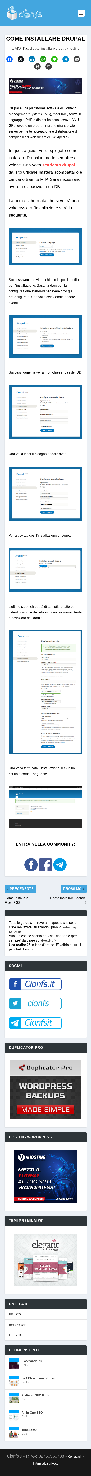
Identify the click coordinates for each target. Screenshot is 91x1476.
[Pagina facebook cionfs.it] (31, 873)
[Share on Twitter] (23, 59)
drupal (34, 48)
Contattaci (74, 1456)
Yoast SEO (29, 1429)
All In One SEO (32, 1412)
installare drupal (53, 48)
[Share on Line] (56, 59)
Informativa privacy (45, 1463)
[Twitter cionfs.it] (35, 1011)
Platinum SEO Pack (35, 1395)
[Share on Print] (39, 66)
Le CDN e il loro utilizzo (38, 1378)
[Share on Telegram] (67, 59)
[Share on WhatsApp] (45, 59)
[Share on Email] (79, 59)
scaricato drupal (58, 165)
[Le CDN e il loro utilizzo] (14, 1381)
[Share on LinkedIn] (34, 59)
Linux (13, 1335)
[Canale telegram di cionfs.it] (60, 873)
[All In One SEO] (14, 1415)
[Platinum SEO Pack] (14, 1398)
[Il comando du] (14, 1363)
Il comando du (32, 1361)
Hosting (14, 1324)
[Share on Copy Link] (51, 66)
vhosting (73, 48)
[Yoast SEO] (14, 1432)
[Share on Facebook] (11, 59)
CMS (16, 48)
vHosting (47, 940)
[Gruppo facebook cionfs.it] (46, 873)
